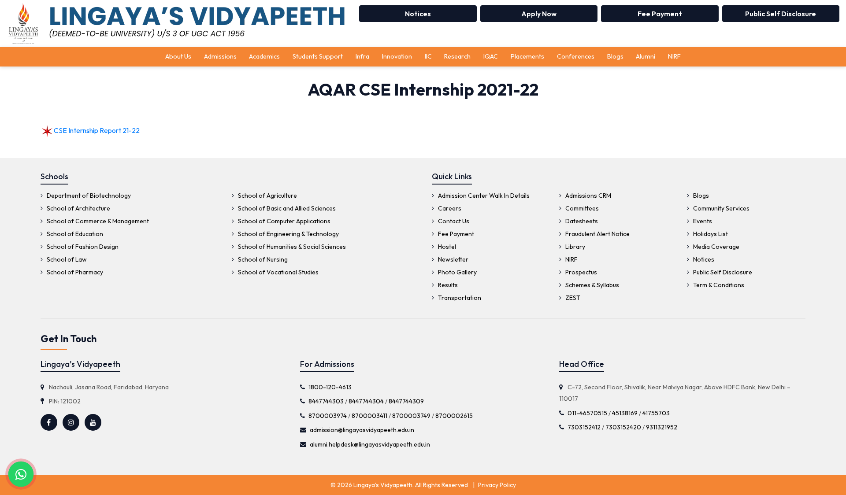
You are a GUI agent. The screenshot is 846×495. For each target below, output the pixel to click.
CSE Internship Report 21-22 (97, 130)
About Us (178, 56)
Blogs (615, 56)
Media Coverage (715, 247)
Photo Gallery (457, 272)
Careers (449, 208)
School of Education (74, 234)
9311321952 (661, 427)
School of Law (66, 259)
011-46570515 (587, 413)
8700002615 (454, 416)
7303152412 (584, 427)
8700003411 (369, 416)
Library (574, 247)
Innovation (397, 56)
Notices (418, 13)
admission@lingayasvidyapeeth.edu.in (362, 430)
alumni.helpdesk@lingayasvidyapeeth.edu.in (370, 444)
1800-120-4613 (330, 387)
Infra (362, 56)
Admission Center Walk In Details (483, 195)
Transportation (459, 298)
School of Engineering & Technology (288, 234)
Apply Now (539, 13)
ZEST (572, 298)
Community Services (721, 208)
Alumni (645, 56)
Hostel (446, 247)
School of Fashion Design (82, 247)
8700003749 (411, 416)
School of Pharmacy (74, 272)
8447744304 (366, 401)
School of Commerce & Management (97, 221)
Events (702, 221)
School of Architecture (77, 208)
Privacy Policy (497, 485)
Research (457, 56)
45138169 (625, 413)
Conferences (575, 56)
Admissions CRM (587, 195)
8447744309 (406, 401)
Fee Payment (660, 13)
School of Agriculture (267, 195)
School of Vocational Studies (278, 272)
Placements (527, 56)
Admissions (220, 56)
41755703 (656, 413)
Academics (264, 56)
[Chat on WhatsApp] (21, 474)
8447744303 (326, 401)
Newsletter (452, 259)
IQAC (490, 56)
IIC (428, 56)
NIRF (674, 56)
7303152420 (623, 427)
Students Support (318, 56)
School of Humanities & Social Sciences (291, 247)
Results (447, 285)
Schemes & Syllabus (591, 285)
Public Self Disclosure (780, 13)
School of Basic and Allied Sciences (286, 208)
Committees (581, 208)
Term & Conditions (718, 285)
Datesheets (581, 221)
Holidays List (710, 234)
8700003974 (327, 416)
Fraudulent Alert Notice (597, 234)
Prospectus (580, 272)
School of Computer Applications (283, 221)
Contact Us (453, 221)
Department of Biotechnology (88, 195)
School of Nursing (262, 259)
